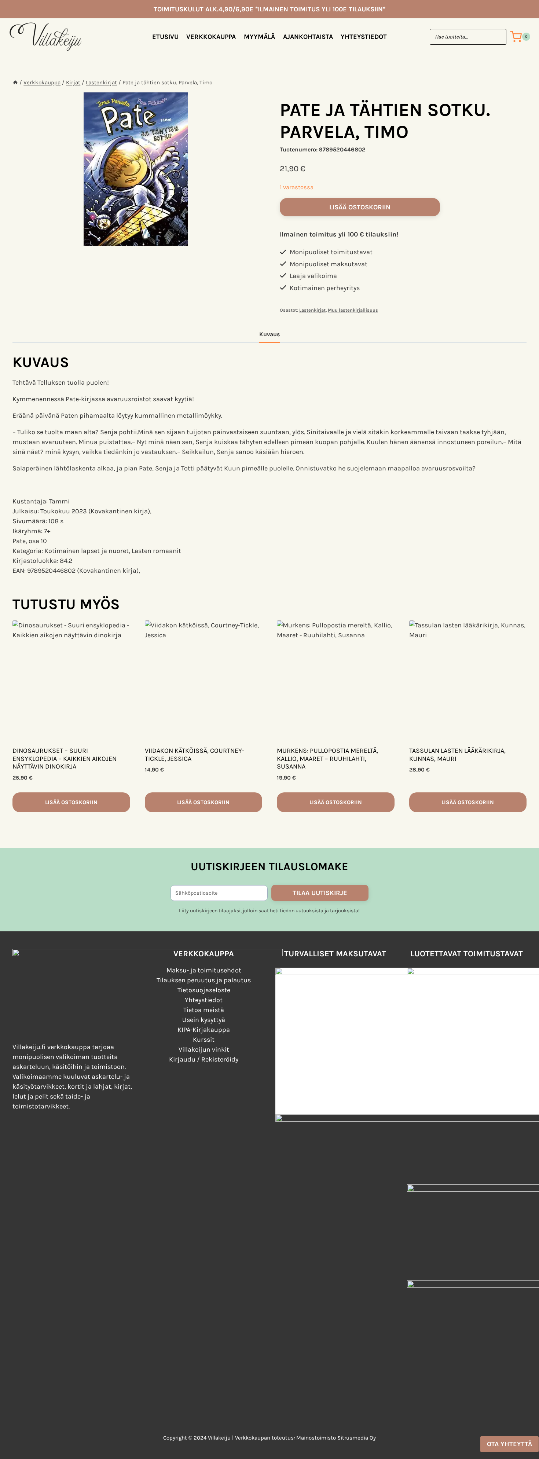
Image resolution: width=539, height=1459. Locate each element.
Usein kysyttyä (203, 1020)
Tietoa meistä (203, 1010)
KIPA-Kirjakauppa (203, 1030)
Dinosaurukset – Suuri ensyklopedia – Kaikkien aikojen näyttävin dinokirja (64, 758)
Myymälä (259, 37)
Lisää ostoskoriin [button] (71, 802)
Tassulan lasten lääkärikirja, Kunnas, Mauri (457, 755)
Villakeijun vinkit (204, 1049)
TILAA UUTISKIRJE (320, 893)
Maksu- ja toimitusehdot (203, 970)
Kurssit (203, 1039)
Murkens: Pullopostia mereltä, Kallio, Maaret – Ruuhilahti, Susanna (327, 758)
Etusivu (165, 37)
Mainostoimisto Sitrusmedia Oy (336, 1437)
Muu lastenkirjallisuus (353, 310)
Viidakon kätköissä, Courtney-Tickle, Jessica (194, 755)
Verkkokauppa (211, 37)
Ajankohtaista (308, 37)
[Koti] (15, 82)
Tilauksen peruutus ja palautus (204, 980)
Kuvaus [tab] (269, 334)
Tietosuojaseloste (203, 990)
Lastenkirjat (312, 310)
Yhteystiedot (364, 37)
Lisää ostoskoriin (359, 207)
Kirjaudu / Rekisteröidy (203, 1059)
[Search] (497, 37)
